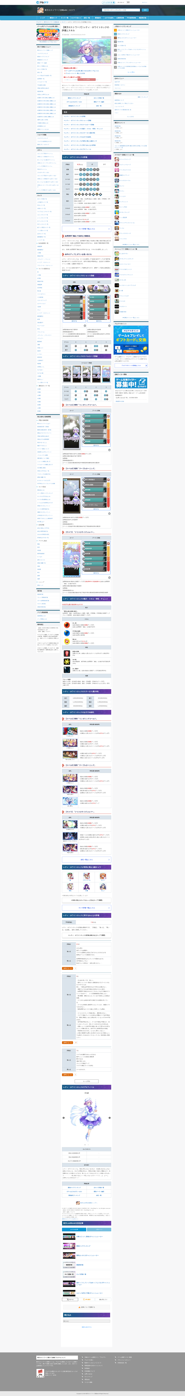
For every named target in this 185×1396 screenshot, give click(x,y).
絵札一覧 (87, 18)
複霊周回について (119, 100)
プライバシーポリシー (124, 1360)
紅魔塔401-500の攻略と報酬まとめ (46, 110)
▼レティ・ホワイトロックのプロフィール (77, 149)
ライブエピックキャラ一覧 (44, 211)
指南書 (39, 569)
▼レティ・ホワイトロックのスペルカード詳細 (79, 124)
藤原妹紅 (39, 341)
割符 (38, 547)
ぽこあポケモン (123, 253)
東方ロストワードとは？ (43, 423)
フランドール (86, 880)
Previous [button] (64, 1118)
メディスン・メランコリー (44, 335)
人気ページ (99, 1229)
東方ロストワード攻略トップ (45, 50)
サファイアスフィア (125, 159)
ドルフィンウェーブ (125, 164)
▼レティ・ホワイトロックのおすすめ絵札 (77, 137)
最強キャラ (53, 18)
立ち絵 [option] (87, 1093)
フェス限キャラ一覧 (42, 230)
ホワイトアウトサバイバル (127, 223)
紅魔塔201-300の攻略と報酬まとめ (46, 104)
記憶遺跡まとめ (41, 126)
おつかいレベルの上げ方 (43, 480)
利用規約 (87, 1368)
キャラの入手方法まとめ (43, 496)
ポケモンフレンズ (124, 212)
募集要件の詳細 (120, 401)
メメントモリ (123, 239)
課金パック (40, 585)
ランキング (145, 97)
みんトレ (121, 186)
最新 (139, 97)
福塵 (38, 578)
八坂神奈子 (40, 360)
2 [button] (88, 1145)
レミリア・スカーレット (43, 262)
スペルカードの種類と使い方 (45, 464)
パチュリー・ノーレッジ (43, 259)
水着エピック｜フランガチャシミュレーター (129, 62)
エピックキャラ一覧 (42, 214)
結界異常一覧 (40, 78)
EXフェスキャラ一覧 (42, 224)
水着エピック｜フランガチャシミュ (46, 163)
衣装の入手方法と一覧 (43, 471)
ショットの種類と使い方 (43, 461)
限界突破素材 (40, 553)
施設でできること (42, 445)
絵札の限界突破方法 (42, 531)
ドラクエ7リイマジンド (126, 274)
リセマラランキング (42, 53)
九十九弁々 (40, 370)
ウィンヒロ (122, 196)
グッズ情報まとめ (42, 619)
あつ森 (121, 290)
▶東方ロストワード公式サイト (70, 1219)
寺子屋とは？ (40, 521)
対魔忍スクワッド (124, 175)
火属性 (39, 395)
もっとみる (130, 116)
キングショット (123, 201)
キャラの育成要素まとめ (43, 499)
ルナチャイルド (41, 303)
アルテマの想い (89, 1360)
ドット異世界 (123, 217)
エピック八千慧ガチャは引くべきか (46, 175)
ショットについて (119, 106)
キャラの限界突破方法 (43, 509)
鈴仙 (38, 328)
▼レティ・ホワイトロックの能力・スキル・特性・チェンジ (83, 128)
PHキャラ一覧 (41, 205)
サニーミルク (40, 325)
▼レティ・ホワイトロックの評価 (74, 116)
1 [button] (85, 1145)
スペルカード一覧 (42, 81)
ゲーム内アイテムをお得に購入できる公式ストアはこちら (82, 71)
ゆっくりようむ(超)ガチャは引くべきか (47, 182)
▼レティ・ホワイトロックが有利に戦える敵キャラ (80, 141)
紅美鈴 (39, 278)
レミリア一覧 (40, 240)
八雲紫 (39, 252)
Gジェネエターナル (124, 180)
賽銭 (38, 544)
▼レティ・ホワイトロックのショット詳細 (77, 120)
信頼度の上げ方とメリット (44, 452)
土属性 (39, 408)
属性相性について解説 (43, 458)
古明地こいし (40, 366)
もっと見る (131, 72)
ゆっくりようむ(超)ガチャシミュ (46, 159)
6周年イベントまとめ (43, 129)
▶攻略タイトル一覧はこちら (131, 244)
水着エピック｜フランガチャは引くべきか (48, 186)
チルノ (39, 310)
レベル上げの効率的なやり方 (45, 502)
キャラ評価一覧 (122, 45)
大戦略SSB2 (122, 312)
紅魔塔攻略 (120, 18)
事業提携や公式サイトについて (94, 1365)
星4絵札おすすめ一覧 (43, 537)
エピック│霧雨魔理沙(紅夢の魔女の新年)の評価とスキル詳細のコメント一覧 (131, 146)
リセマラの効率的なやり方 (44, 141)
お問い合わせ (88, 1374)
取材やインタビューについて (93, 1363)
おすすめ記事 (74, 1229)
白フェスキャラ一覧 (42, 221)
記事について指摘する (88, 1307)
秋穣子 (39, 351)
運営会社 (87, 1379)
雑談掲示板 (142, 18)
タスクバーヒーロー (125, 264)
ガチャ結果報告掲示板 (43, 600)
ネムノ (103, 890)
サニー (103, 880)
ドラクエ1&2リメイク (125, 269)
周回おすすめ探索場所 (43, 439)
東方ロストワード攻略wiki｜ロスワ (60, 10)
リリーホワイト (41, 294)
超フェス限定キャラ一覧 (43, 227)
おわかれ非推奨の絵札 (43, 534)
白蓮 (86, 890)
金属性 (39, 404)
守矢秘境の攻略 (41, 85)
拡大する (74, 321)
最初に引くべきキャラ (43, 144)
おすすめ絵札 (109, 18)
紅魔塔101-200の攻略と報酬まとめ (46, 100)
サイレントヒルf (123, 296)
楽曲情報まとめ (41, 615)
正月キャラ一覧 (41, 233)
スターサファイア (42, 300)
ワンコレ (121, 228)
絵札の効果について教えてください (124, 103)
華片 (38, 572)
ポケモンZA (122, 280)
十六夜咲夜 (40, 297)
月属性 (39, 392)
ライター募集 (88, 1382)
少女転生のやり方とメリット (45, 515)
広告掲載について (90, 1371)
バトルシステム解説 (42, 455)
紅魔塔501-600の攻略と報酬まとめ (46, 113)
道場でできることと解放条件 (45, 518)
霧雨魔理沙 (40, 249)
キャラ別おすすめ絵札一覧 (44, 75)
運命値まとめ (40, 490)
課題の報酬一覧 (41, 477)
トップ (42, 18)
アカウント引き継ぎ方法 (43, 474)
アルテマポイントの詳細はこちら (131, 365)
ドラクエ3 (122, 301)
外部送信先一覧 (122, 1363)
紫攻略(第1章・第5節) (43, 426)
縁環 (38, 575)
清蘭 (38, 344)
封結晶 (39, 550)
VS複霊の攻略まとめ (42, 123)
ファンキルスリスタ (125, 170)
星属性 (39, 411)
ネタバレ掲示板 (41, 603)
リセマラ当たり (76, 18)
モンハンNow (123, 207)
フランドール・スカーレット (45, 265)
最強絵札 (98, 18)
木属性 (39, 401)
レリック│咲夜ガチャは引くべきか (46, 190)
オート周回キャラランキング (45, 493)
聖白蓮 (39, 291)
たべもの (39, 556)
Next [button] (110, 1118)
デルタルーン (123, 306)
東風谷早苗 (40, 256)
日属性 (39, 389)
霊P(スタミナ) (41, 560)
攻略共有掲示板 (41, 607)
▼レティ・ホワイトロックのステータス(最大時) (79, 133)
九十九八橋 (40, 373)
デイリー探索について (43, 448)
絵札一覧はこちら (87, 859)
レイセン (39, 354)
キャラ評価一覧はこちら (87, 229)
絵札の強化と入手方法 (43, 528)
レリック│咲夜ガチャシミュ (44, 166)
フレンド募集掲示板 (42, 597)
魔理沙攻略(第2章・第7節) (44, 429)
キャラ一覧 (64, 18)
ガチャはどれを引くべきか (74, 102)
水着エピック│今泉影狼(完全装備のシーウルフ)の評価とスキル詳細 (132, 67)
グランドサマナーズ (125, 233)
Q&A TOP (117, 81)
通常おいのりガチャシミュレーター (127, 37)
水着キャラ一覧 (41, 208)
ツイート (71, 1299)
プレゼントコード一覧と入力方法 (75, 73)
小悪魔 (39, 376)
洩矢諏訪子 (40, 322)
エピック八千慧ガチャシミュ (45, 153)
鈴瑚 (38, 319)
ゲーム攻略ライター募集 (125, 1357)
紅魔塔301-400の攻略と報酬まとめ (46, 107)
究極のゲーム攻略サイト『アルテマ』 (95, 1357)
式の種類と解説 (41, 467)
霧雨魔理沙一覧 (41, 236)
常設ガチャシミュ (42, 169)
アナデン (121, 191)
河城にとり (40, 347)
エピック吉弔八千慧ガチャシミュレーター (129, 54)
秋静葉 (39, 363)
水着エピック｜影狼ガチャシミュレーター (129, 30)
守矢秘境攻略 (131, 18)
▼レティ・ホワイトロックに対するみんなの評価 (79, 145)
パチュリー (40, 338)
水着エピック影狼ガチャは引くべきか (47, 178)
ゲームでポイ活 (107, 2)
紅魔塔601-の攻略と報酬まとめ (45, 116)
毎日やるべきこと (42, 442)
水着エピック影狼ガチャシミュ (45, 156)
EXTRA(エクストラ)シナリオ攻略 (46, 483)
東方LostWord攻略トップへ (88, 1203)
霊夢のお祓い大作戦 (42, 119)
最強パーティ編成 (99, 102)
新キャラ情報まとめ (42, 66)
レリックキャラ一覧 (42, 218)
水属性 (39, 398)
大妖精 (39, 306)
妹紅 (70, 890)
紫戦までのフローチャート (44, 433)
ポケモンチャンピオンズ (126, 259)
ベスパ (116, 112)
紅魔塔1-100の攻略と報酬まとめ (45, 97)
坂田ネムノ (40, 379)
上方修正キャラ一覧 (42, 202)
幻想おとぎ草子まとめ (43, 94)
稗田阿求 (39, 357)
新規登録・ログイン (120, 85)
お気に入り (104, 1299)
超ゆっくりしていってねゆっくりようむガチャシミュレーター (132, 50)
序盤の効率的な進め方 (43, 88)
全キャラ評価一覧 (99, 98)
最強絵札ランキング (74, 105)
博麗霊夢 (39, 246)
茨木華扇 (39, 287)
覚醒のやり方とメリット (43, 512)
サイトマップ (88, 1376)
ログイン (144, 2)
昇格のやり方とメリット (43, 505)
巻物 (38, 566)
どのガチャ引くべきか (43, 172)
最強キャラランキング (74, 98)
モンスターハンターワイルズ (127, 285)
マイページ (118, 88)
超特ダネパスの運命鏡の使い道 (123, 109)
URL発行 (88, 1299)
